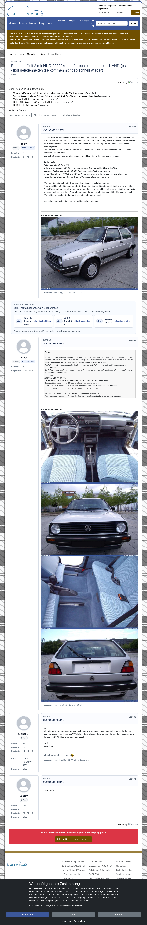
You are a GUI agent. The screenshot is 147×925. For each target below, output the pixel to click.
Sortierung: (123, 82)
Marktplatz (72, 21)
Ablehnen (119, 914)
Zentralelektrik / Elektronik (73, 866)
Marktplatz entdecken (70, 115)
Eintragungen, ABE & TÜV (100, 866)
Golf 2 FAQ (93, 23)
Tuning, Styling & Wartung (73, 870)
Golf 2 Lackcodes (124, 870)
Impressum (67, 921)
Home (12, 23)
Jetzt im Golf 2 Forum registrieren (73, 839)
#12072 (132, 779)
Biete (42, 54)
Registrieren (46, 23)
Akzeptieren (27, 914)
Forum (23, 23)
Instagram (48, 43)
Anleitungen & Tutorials (99, 870)
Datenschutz (79, 921)
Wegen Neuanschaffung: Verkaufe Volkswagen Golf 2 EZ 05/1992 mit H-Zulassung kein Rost (55, 96)
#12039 (132, 340)
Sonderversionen (124, 874)
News (32, 23)
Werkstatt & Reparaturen (73, 862)
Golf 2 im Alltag (95, 862)
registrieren (52, 37)
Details (73, 914)
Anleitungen (84, 21)
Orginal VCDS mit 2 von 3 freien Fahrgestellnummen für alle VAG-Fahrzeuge (48, 93)
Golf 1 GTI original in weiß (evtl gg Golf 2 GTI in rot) (36, 102)
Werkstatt (61, 21)
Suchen (133, 23)
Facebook (62, 43)
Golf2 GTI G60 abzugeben (25, 105)
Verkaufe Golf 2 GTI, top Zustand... (29, 99)
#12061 (132, 717)
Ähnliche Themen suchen (45, 115)
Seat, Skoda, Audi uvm (99, 878)
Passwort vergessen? (107, 5)
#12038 (132, 126)
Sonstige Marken (123, 878)
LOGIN (135, 12)
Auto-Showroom (123, 862)
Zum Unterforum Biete (20, 115)
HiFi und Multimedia (71, 874)
